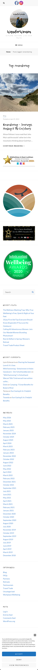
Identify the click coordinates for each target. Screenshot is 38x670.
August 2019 (8, 539)
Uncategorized (9, 591)
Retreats (6, 582)
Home (8, 52)
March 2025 (8, 424)
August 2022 (8, 462)
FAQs (5, 575)
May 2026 (7, 417)
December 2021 (9, 482)
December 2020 (9, 514)
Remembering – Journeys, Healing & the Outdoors (18, 126)
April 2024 (7, 443)
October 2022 (8, 459)
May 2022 (7, 469)
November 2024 (9, 433)
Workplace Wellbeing (11, 595)
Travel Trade (8, 588)
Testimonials (8, 585)
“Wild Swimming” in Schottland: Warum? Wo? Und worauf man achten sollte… (18, 378)
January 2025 (8, 430)
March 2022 (8, 475)
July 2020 (7, 526)
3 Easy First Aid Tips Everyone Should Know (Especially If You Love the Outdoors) (17, 323)
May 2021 (7, 498)
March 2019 (8, 552)
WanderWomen (19, 31)
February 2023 (8, 449)
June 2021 (7, 494)
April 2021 (7, 501)
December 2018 (9, 555)
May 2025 (7, 421)
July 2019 (7, 542)
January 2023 (8, 453)
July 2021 (7, 491)
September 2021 (9, 488)
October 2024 (8, 437)
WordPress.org (9, 621)
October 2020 (8, 517)
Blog (4, 116)
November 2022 (9, 456)
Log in (5, 611)
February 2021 (8, 507)
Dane (5, 384)
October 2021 (8, 485)
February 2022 (8, 478)
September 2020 (9, 520)
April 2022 (7, 472)
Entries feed (7, 615)
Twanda (6, 397)
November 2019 (9, 530)
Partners (6, 579)
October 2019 (8, 533)
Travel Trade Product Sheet (13, 345)
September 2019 (9, 536)
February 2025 (8, 427)
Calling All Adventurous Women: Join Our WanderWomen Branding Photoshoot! (18, 332)
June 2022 (7, 465)
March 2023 (8, 446)
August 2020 (8, 523)
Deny (19, 660)
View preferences (19, 665)
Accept (19, 654)
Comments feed (9, 618)
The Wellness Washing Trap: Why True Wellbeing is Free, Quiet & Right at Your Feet (18, 313)
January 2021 (8, 510)
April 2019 (7, 549)
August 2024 (8, 440)
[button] (35, 635)
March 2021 (8, 504)
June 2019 (7, 546)
